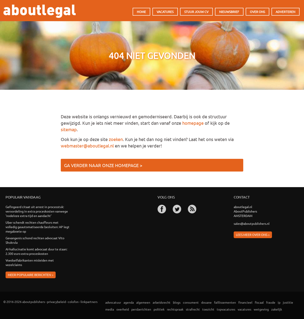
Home (141, 12)
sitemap (69, 129)
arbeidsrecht (161, 302)
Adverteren (285, 12)
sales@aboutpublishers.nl (252, 223)
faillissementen (225, 302)
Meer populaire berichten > (30, 275)
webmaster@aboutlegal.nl (87, 145)
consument (191, 302)
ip (279, 302)
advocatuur (113, 302)
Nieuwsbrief (229, 12)
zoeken (116, 139)
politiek (159, 309)
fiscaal (259, 302)
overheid (122, 309)
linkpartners (89, 302)
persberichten (141, 309)
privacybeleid (56, 302)
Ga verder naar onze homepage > (103, 165)
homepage (193, 123)
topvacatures (226, 309)
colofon (73, 302)
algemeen (143, 302)
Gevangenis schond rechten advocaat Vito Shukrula (35, 240)
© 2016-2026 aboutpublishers (24, 302)
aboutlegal (39, 11)
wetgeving (261, 309)
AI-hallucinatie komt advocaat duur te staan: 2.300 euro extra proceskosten (36, 251)
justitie (288, 302)
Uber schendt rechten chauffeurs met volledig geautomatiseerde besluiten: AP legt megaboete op (37, 226)
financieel (245, 302)
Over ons (257, 12)
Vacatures (165, 12)
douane (206, 302)
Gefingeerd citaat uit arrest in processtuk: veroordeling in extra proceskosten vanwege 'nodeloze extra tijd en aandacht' (37, 211)
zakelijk (276, 309)
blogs (176, 302)
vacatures (244, 309)
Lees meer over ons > (253, 235)
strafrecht (193, 309)
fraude (270, 302)
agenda (129, 302)
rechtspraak (175, 309)
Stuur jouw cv (196, 12)
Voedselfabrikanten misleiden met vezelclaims (30, 262)
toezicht (208, 309)
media (109, 309)
